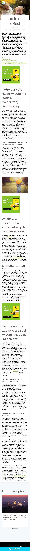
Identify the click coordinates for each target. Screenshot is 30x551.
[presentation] (15, 504)
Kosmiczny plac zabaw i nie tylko (12, 62)
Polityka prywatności (21, 546)
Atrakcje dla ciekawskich (9, 60)
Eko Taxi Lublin (11, 546)
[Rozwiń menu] (26, 2)
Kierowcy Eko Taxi (17, 257)
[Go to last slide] (4, 511)
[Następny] (26, 511)
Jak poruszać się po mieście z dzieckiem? (14, 63)
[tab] (12, 528)
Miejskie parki (6, 59)
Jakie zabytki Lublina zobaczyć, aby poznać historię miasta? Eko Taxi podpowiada (14, 517)
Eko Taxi (9, 236)
